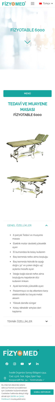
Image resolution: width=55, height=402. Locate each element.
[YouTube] (22, 363)
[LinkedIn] (37, 363)
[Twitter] (29, 363)
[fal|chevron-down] (27, 42)
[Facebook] (6, 363)
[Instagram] (14, 363)
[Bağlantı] (14, 3)
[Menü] (32, 3)
